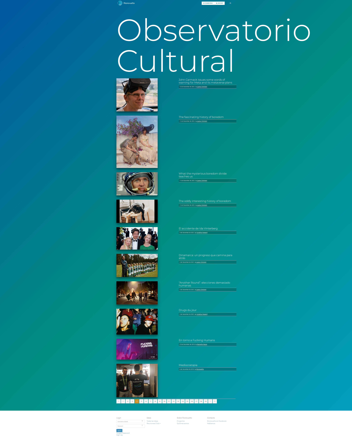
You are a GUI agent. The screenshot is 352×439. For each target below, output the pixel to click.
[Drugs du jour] (146, 322)
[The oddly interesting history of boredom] (146, 211)
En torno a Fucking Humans (197, 340)
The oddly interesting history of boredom (205, 201)
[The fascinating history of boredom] (146, 142)
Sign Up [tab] (119, 435)
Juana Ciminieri (202, 87)
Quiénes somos (183, 423)
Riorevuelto (200, 369)
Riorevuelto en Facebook (216, 421)
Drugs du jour (188, 310)
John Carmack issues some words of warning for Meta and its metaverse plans (205, 81)
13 (178, 401)
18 (201, 401)
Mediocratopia (188, 365)
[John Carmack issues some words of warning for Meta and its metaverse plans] (146, 94)
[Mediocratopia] (146, 380)
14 (183, 401)
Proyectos (181, 421)
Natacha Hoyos (202, 344)
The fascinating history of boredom (201, 117)
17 (196, 401)
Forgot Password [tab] (123, 433)
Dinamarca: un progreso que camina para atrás (205, 257)
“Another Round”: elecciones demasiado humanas (204, 284)
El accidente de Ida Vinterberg (198, 228)
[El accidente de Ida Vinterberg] (146, 238)
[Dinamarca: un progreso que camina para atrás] (146, 265)
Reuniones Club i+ (154, 423)
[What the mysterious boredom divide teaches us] (146, 183)
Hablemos (211, 423)
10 (164, 401)
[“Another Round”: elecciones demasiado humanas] (146, 292)
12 (173, 401)
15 (187, 401)
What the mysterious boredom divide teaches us (203, 175)
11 (169, 401)
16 (192, 401)
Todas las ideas (152, 421)
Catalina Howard (202, 232)
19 (205, 401)
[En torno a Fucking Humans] (146, 349)
